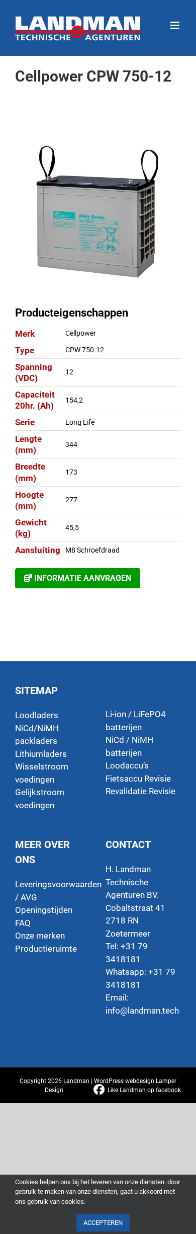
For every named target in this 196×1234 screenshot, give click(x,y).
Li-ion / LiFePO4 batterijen (136, 720)
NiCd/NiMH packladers (37, 734)
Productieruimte (46, 949)
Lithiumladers (41, 754)
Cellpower (80, 333)
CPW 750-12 (84, 350)
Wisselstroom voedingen (41, 773)
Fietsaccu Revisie (138, 779)
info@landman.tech (142, 1011)
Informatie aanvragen (81, 578)
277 (71, 500)
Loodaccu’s (127, 765)
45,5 (72, 527)
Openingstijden (43, 910)
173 (71, 472)
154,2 (74, 400)
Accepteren (103, 1222)
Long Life (79, 422)
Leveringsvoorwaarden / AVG (52, 890)
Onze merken (40, 936)
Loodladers (36, 715)
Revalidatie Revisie (140, 791)
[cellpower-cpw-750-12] (98, 213)
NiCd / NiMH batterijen (129, 746)
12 (69, 372)
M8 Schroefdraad (92, 550)
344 (71, 444)
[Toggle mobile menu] (175, 20)
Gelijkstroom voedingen (39, 798)
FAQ (23, 923)
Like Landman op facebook (144, 1090)
